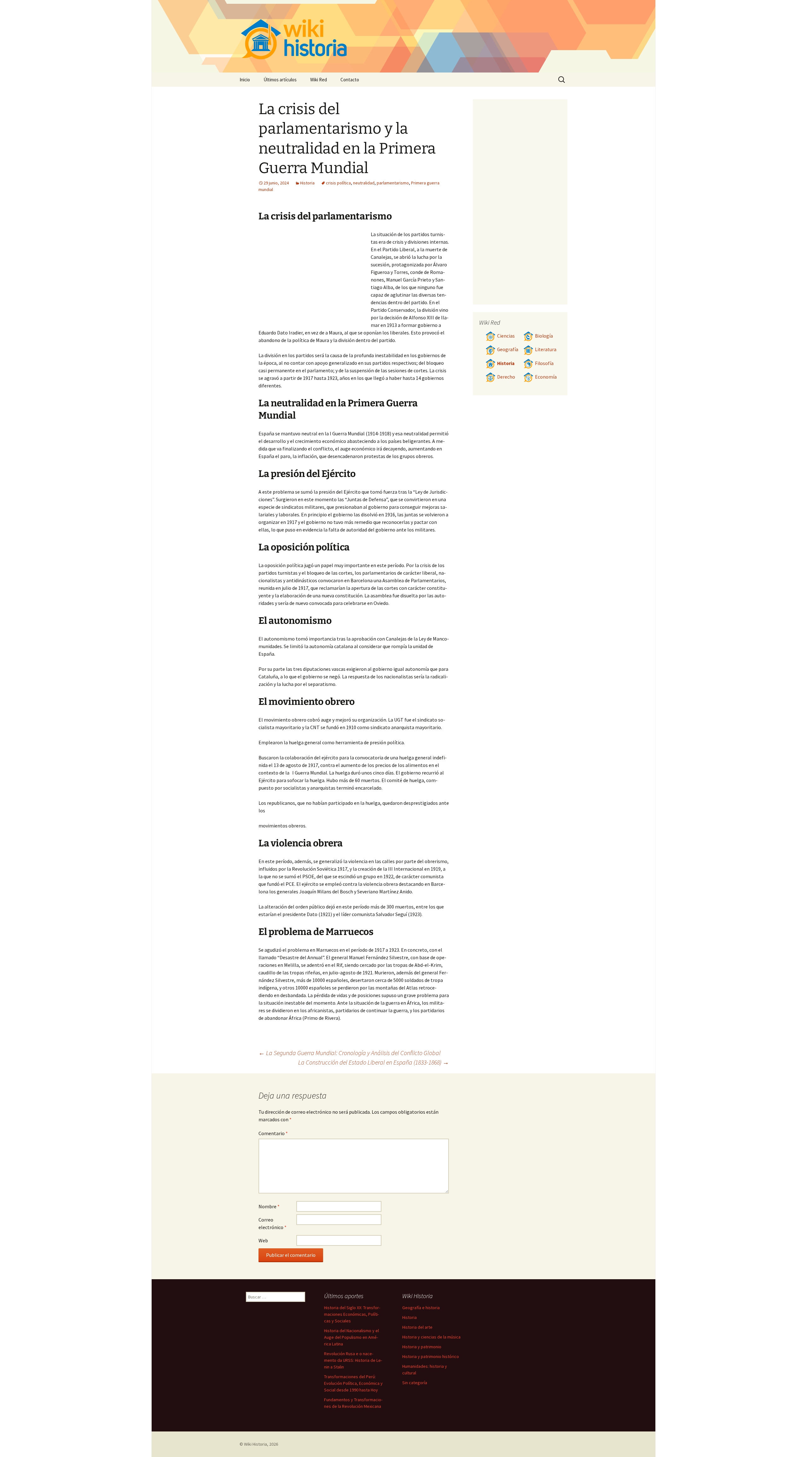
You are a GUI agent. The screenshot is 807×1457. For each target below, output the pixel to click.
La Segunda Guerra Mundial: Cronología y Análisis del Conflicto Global (349, 1053)
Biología (544, 336)
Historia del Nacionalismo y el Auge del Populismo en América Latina (351, 1337)
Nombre (269, 1206)
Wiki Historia (255, 1444)
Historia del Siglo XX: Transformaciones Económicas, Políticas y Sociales (352, 1314)
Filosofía (544, 363)
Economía (546, 377)
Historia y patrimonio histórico (430, 1356)
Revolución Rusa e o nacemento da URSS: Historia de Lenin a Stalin (353, 1360)
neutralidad (363, 183)
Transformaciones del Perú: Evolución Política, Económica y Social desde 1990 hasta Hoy (353, 1383)
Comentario (273, 1133)
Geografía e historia (421, 1307)
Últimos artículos (280, 80)
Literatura (545, 349)
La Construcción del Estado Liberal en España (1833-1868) (373, 1062)
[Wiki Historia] (403, 36)
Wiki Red (318, 80)
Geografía (507, 349)
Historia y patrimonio (421, 1347)
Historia (307, 183)
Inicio (245, 80)
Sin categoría (414, 1382)
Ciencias (506, 336)
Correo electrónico (272, 1223)
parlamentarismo (393, 183)
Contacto (349, 80)
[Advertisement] (315, 278)
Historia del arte (417, 1327)
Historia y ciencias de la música (431, 1337)
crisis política (338, 183)
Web (263, 1240)
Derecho (506, 377)
